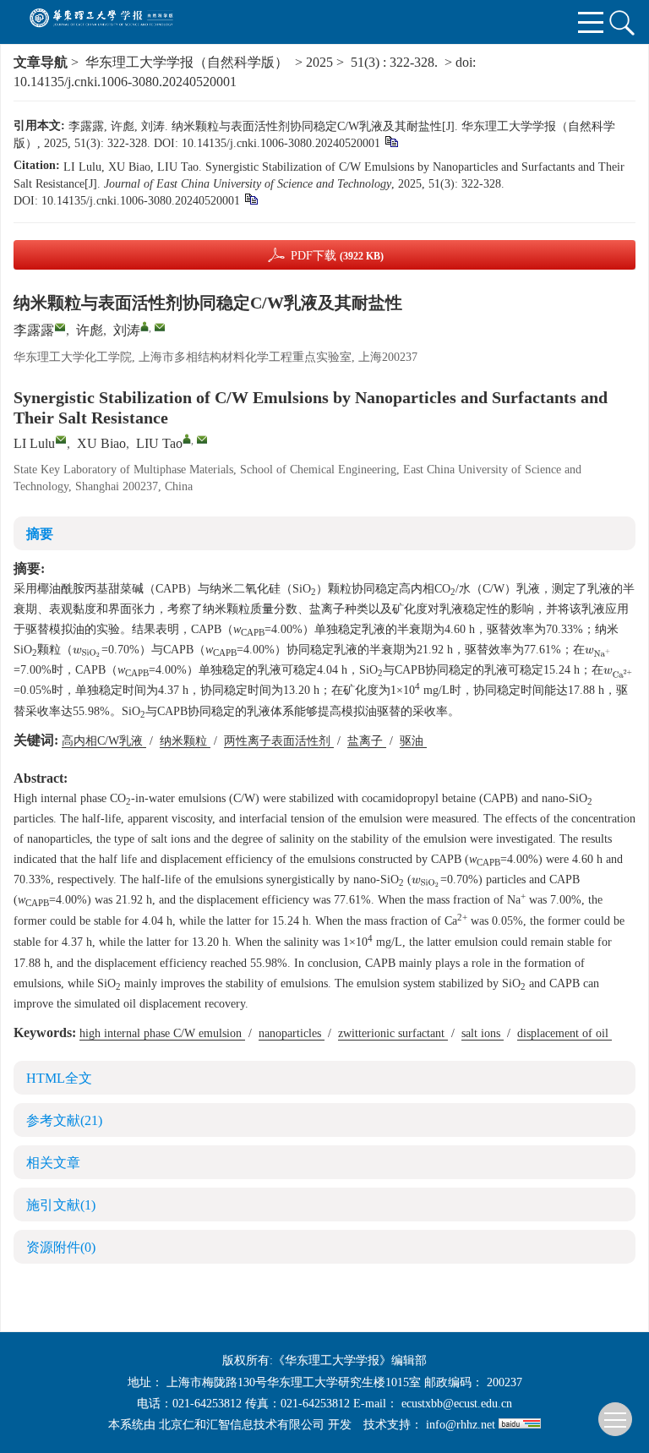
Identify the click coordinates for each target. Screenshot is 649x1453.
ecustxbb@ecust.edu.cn (456, 1403)
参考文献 (64, 1120)
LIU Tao (159, 443)
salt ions (482, 1033)
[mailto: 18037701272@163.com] (61, 439)
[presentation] (87, 652)
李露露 (34, 330)
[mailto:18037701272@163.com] (60, 327)
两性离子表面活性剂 (279, 741)
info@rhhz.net (460, 1424)
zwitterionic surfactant (393, 1033)
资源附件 (60, 1247)
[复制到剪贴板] (390, 140)
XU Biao (101, 443)
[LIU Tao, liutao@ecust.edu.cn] (187, 439)
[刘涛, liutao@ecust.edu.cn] (144, 326)
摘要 (39, 534)
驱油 (413, 741)
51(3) (367, 62)
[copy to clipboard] (250, 198)
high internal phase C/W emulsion (162, 1033)
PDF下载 (337, 255)
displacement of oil (564, 1033)
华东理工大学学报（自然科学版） (186, 62)
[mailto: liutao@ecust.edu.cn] (202, 439)
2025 (319, 62)
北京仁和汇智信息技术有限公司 (241, 1424)
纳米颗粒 (185, 741)
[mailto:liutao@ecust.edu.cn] (160, 327)
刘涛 (126, 330)
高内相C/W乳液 (104, 741)
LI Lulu (34, 443)
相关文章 (53, 1162)
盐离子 (366, 741)
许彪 (89, 330)
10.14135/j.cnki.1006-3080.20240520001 (125, 81)
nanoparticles (291, 1033)
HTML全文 (59, 1078)
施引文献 (60, 1205)
